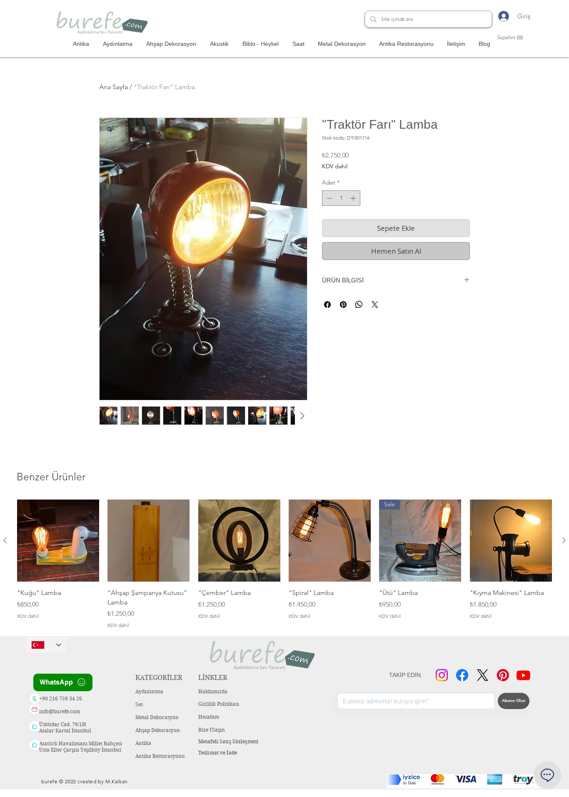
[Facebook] (462, 675)
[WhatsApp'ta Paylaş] (359, 305)
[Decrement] (328, 198)
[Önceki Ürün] (5, 540)
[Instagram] (442, 675)
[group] (284, 564)
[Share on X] (375, 305)
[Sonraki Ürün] (564, 540)
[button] (513, 37)
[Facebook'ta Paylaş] (327, 305)
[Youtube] (523, 675)
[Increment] (354, 198)
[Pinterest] (503, 675)
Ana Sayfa (113, 87)
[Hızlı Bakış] (58, 541)
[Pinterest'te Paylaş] (343, 305)
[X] (482, 675)
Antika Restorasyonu (160, 756)
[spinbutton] (341, 198)
